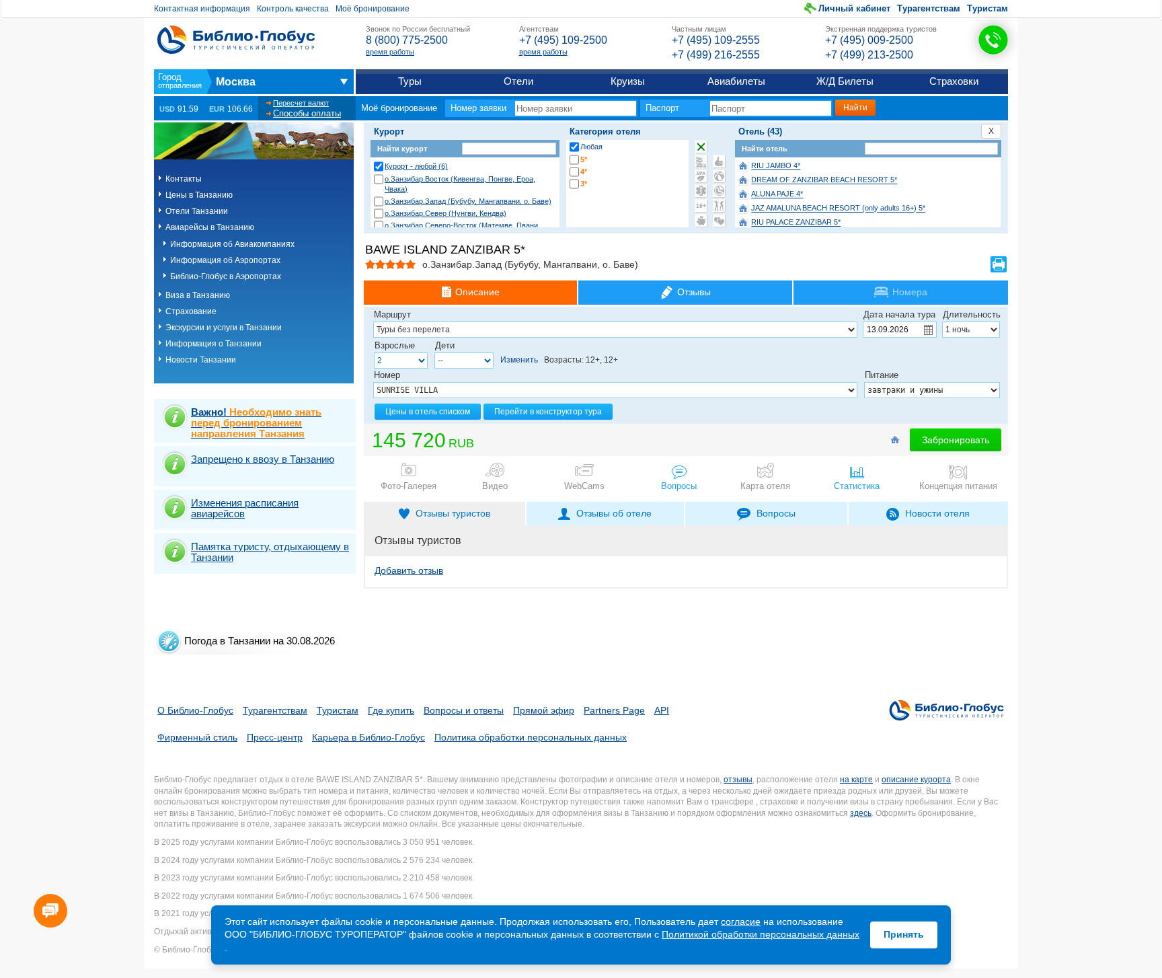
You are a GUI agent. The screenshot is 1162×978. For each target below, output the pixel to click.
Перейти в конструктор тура (548, 411)
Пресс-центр (275, 737)
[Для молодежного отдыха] (719, 206)
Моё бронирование (373, 8)
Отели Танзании (196, 211)
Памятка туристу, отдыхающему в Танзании (270, 552)
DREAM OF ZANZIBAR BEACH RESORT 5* (824, 180)
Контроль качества (293, 8)
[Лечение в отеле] (701, 191)
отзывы (738, 779)
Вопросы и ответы (464, 710)
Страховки (953, 81)
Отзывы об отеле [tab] (614, 513)
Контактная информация (202, 8)
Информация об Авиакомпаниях (232, 244)
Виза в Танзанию (197, 295)
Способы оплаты (307, 113)
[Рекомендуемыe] (719, 161)
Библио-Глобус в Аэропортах (225, 276)
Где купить (391, 710)
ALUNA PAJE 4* (777, 194)
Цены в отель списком (427, 411)
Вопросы (679, 486)
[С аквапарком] (701, 161)
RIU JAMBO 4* (775, 166)
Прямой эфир (543, 710)
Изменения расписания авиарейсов (245, 508)
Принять (904, 934)
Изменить (519, 360)
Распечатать (999, 264)
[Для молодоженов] (719, 220)
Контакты (183, 179)
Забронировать (955, 440)
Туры (410, 81)
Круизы (628, 81)
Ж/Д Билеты (845, 81)
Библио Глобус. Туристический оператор (236, 39)
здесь (861, 813)
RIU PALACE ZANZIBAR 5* (796, 223)
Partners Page (614, 710)
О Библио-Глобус (195, 710)
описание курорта (916, 779)
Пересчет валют (301, 103)
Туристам (987, 8)
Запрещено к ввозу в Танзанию (262, 459)
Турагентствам (928, 8)
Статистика (857, 486)
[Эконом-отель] (701, 220)
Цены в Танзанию (199, 195)
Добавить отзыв (409, 570)
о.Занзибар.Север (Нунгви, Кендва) (445, 213)
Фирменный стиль (197, 737)
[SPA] (701, 176)
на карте (856, 779)
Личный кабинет (854, 8)
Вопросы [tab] (776, 513)
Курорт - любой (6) (416, 166)
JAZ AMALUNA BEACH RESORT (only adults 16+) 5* (838, 208)
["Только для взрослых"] (701, 206)
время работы (390, 52)
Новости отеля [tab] (937, 513)
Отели (518, 81)
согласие (741, 921)
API (661, 710)
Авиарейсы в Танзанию (209, 227)
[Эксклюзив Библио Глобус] (719, 191)
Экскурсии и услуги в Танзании (223, 327)
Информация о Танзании (213, 343)
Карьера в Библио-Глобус (368, 737)
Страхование (191, 311)
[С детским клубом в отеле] (719, 176)
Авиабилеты (736, 81)
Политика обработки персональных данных (530, 737)
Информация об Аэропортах (225, 260)
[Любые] (701, 146)
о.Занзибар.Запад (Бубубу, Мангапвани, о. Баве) (468, 201)
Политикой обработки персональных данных (760, 934)
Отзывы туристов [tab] (453, 513)
